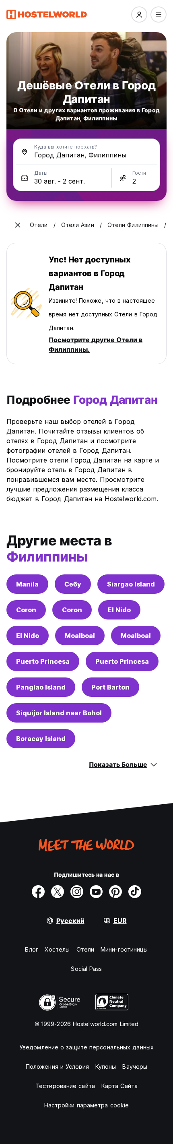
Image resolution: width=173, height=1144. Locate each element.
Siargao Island (131, 584)
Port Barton (110, 687)
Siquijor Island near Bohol (59, 713)
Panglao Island (41, 687)
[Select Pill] (139, 14)
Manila (27, 584)
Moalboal (80, 636)
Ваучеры (134, 1066)
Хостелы (57, 949)
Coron (26, 610)
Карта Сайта (119, 1085)
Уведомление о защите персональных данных (86, 1047)
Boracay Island (41, 739)
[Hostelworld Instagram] (76, 891)
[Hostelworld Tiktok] (134, 891)
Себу (72, 584)
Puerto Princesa (43, 661)
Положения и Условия (57, 1066)
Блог (31, 949)
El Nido (119, 610)
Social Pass (86, 968)
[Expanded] (17, 225)
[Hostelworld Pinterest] (115, 891)
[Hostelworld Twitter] (57, 891)
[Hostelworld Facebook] (38, 891)
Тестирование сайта (65, 1085)
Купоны (105, 1066)
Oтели (85, 949)
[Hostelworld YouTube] (96, 891)
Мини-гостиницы (124, 949)
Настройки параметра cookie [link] (86, 1105)
